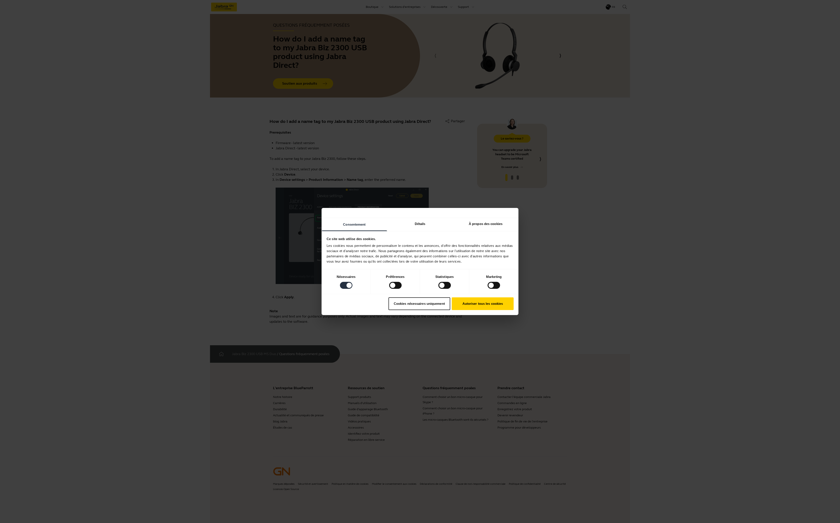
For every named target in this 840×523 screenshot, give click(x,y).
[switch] (395, 285)
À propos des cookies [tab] (485, 224)
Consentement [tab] (354, 224)
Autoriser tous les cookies (482, 303)
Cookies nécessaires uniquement (419, 303)
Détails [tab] (420, 224)
